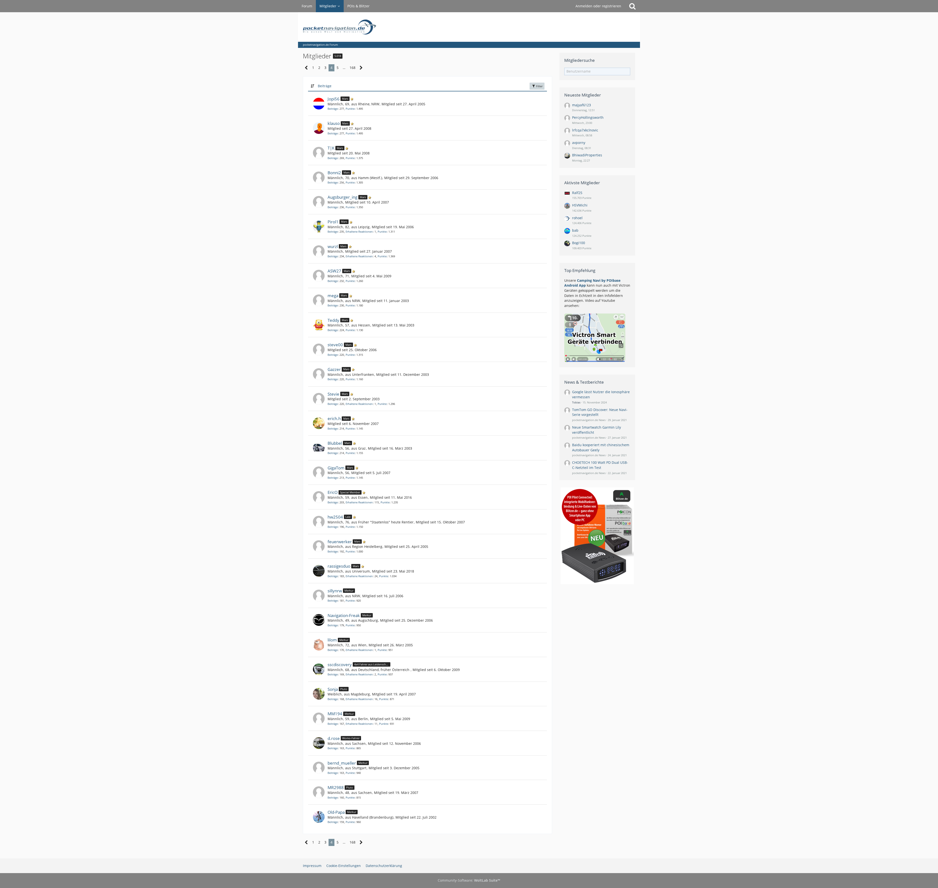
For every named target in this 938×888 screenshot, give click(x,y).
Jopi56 (334, 99)
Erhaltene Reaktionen (359, 231)
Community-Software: (469, 880)
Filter (539, 86)
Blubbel (335, 443)
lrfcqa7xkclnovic (585, 130)
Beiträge (333, 108)
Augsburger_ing (342, 197)
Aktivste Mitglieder (582, 182)
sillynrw (335, 591)
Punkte (350, 108)
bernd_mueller (342, 763)
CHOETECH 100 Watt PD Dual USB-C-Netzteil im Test (600, 465)
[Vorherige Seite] (306, 67)
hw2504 (335, 517)
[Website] (538, 295)
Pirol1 (333, 222)
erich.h (334, 418)
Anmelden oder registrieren (598, 6)
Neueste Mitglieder (582, 95)
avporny (578, 142)
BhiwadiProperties (587, 155)
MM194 (335, 713)
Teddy (333, 320)
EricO (333, 492)
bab (575, 230)
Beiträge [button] (324, 86)
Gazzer (334, 369)
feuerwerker (340, 541)
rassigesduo (339, 566)
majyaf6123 (581, 105)
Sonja (333, 689)
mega (333, 295)
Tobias (576, 402)
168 (352, 67)
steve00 (335, 344)
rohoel (577, 218)
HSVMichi (579, 205)
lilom (332, 640)
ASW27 (334, 271)
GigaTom (336, 468)
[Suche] (632, 6)
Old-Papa (336, 812)
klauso (334, 123)
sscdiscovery (340, 664)
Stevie (333, 394)
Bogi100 (578, 242)
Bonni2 (334, 172)
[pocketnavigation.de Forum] (469, 27)
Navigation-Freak (344, 615)
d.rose (334, 738)
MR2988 (336, 787)
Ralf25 (577, 192)
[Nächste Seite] (361, 67)
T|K (331, 148)
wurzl (333, 246)
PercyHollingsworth (588, 117)
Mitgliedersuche (579, 60)
